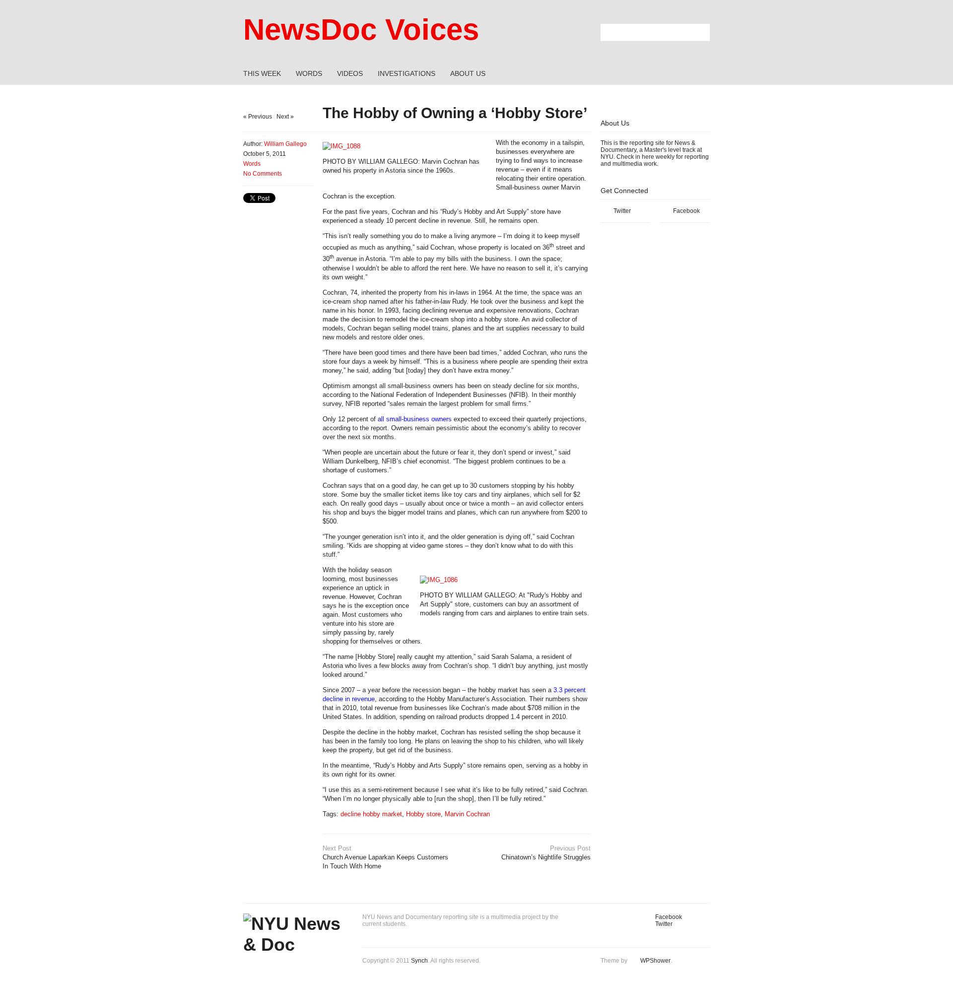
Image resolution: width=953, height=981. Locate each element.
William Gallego (285, 143)
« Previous (257, 116)
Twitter (622, 210)
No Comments (262, 173)
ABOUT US (467, 73)
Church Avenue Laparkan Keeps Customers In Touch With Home (385, 857)
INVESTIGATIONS (406, 73)
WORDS (309, 73)
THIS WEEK (262, 73)
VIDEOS (350, 73)
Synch (419, 960)
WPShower (655, 960)
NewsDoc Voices (361, 29)
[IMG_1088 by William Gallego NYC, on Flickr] (341, 146)
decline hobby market (371, 814)
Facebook (686, 210)
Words (252, 163)
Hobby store (423, 814)
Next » (285, 116)
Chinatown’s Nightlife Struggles (546, 853)
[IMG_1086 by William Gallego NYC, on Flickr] (439, 580)
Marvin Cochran (467, 814)
